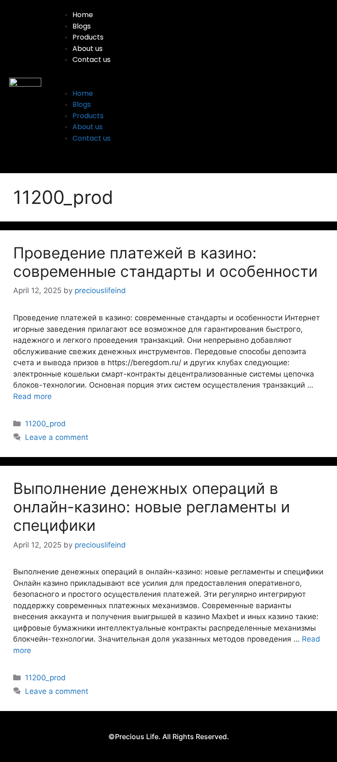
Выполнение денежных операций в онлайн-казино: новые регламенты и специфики (151, 506)
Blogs (81, 26)
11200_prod (45, 423)
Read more (32, 396)
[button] (189, 82)
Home (82, 15)
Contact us (91, 59)
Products (88, 37)
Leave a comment (56, 437)
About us (87, 49)
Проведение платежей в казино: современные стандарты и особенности (165, 261)
